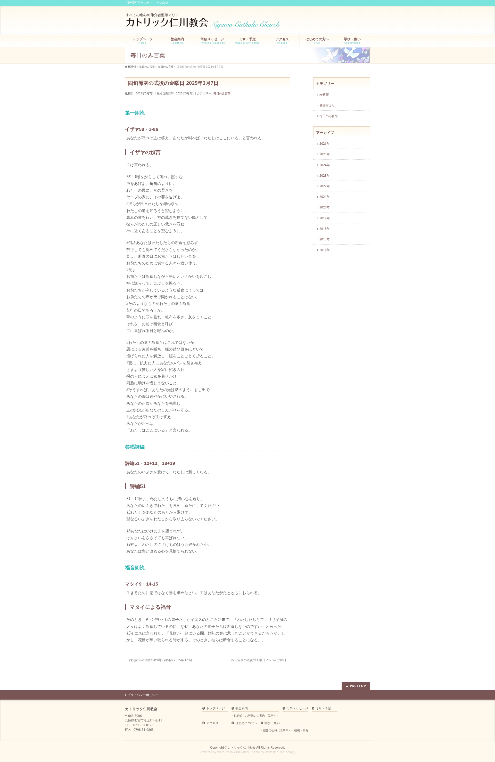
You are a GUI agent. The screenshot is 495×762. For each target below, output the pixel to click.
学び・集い (272, 723)
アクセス (212, 723)
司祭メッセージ (297, 708)
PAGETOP (358, 685)
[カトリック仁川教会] (203, 23)
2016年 (324, 250)
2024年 (324, 165)
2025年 (324, 154)
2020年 (324, 207)
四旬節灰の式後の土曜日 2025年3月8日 (260, 660)
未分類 (324, 94)
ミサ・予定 (323, 708)
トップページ (215, 708)
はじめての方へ (246, 723)
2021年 (324, 196)
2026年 (324, 143)
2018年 (324, 228)
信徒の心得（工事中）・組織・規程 (285, 730)
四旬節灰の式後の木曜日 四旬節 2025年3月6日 (159, 660)
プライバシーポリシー (142, 695)
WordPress (225, 752)
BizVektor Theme (248, 752)
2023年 (324, 175)
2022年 (324, 186)
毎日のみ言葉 (221, 93)
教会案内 (241, 708)
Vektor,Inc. (272, 752)
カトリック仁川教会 (241, 747)
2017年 (324, 239)
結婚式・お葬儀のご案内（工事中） (256, 715)
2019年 (324, 218)
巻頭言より (327, 105)
